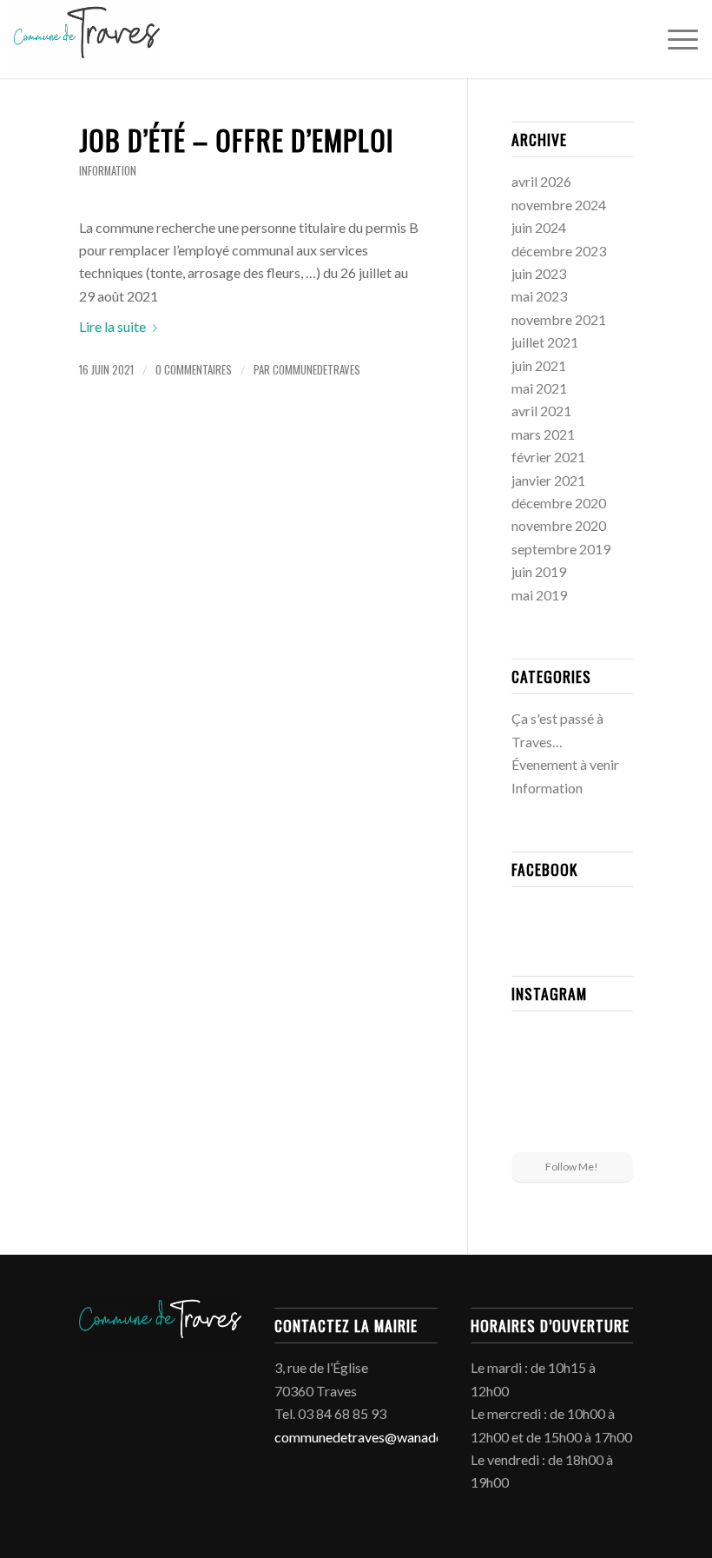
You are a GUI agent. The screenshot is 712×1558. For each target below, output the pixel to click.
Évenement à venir (565, 764)
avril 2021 (541, 410)
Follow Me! (571, 1166)
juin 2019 (538, 571)
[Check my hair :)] (614, 1130)
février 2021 (548, 456)
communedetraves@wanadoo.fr (369, 1437)
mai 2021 (539, 388)
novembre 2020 (558, 525)
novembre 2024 (558, 204)
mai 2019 (539, 595)
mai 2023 (539, 296)
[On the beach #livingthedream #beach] (572, 1088)
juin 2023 (538, 273)
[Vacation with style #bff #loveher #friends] (572, 1045)
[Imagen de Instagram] (614, 1043)
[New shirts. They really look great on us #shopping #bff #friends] (530, 1043)
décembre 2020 (558, 502)
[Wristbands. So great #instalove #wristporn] (614, 1087)
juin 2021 (538, 365)
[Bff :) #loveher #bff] (530, 1087)
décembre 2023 (558, 250)
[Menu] (674, 39)
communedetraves (316, 369)
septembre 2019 (560, 548)
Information (107, 170)
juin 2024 (538, 227)
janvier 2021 (548, 480)
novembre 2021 (558, 319)
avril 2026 (541, 181)
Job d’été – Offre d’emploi (236, 139)
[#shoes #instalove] (530, 1130)
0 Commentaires (193, 369)
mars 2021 (543, 434)
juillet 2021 (544, 342)
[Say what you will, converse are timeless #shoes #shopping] (572, 1132)
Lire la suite (112, 326)
